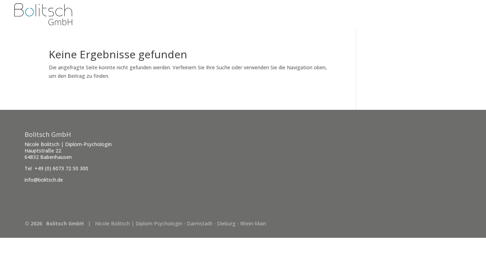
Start (391, 14)
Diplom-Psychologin (439, 14)
